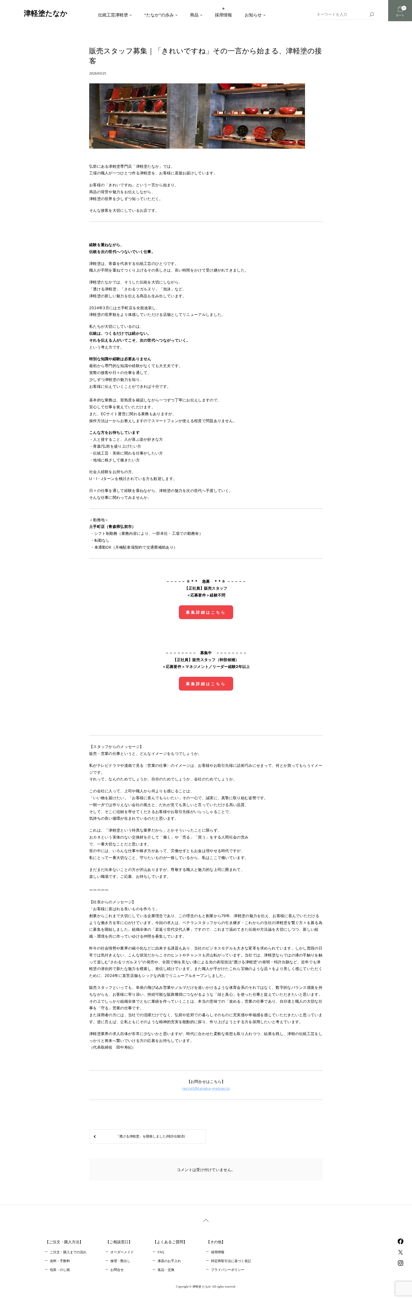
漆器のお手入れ (169, 1261)
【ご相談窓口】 (119, 1242)
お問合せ (117, 1270)
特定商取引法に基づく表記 (231, 1261)
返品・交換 (166, 1270)
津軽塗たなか (45, 13)
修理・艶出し (120, 1261)
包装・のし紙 (60, 1270)
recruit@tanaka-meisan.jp (206, 1088)
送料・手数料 (60, 1261)
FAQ (161, 1252)
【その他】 (215, 1242)
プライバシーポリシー (227, 1270)
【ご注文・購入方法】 (64, 1242)
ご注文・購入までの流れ (68, 1252)
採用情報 (217, 1252)
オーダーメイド (122, 1252)
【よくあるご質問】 (170, 1242)
